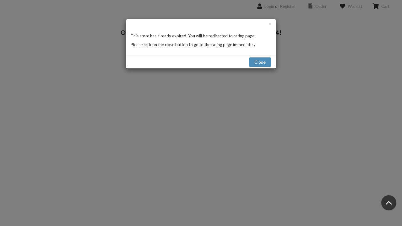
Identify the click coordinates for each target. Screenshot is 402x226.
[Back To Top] (388, 202)
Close (260, 62)
